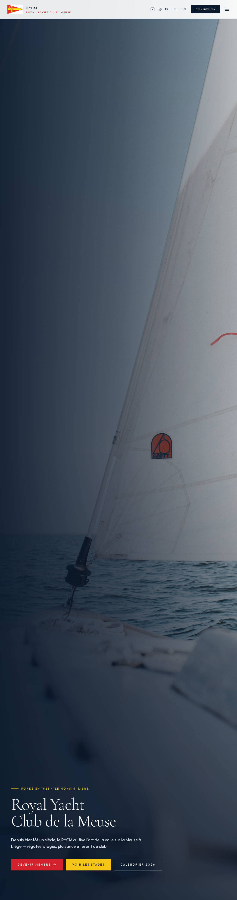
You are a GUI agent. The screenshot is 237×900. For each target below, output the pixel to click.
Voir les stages (88, 864)
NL (175, 9)
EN (184, 9)
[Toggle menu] (227, 9)
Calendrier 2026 (138, 864)
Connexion (206, 9)
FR (166, 9)
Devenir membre (34, 864)
